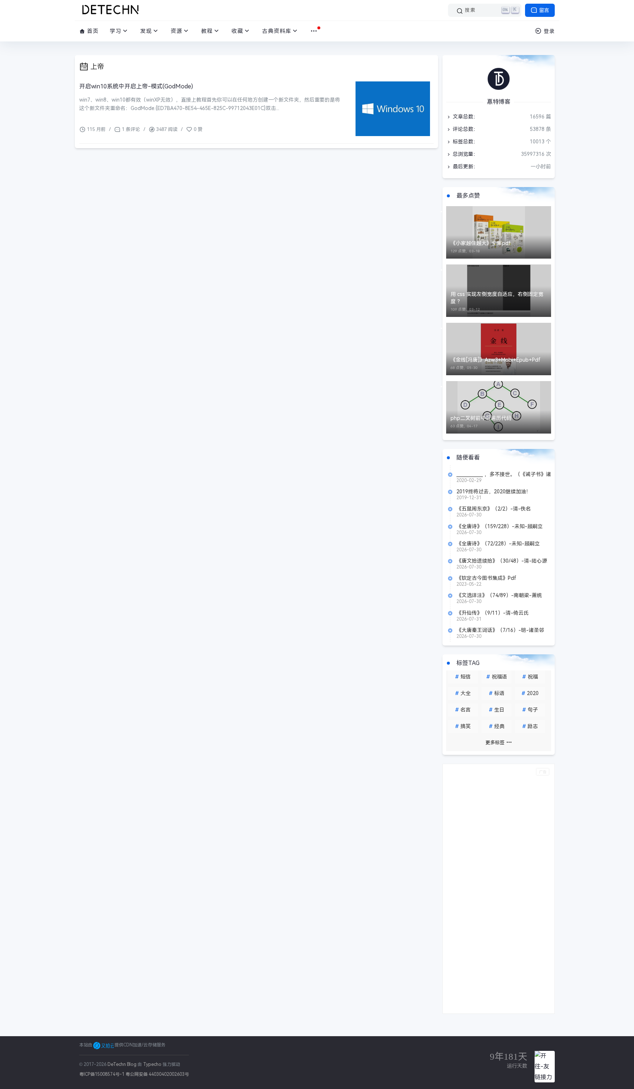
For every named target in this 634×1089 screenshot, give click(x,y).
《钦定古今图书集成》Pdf (486, 578)
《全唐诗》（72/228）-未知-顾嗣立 (498, 544)
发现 (146, 31)
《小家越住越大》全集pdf (481, 243)
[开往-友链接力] (545, 1066)
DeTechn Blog (123, 1064)
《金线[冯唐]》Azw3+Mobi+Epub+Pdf (495, 360)
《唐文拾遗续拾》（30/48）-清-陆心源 (501, 561)
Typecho (152, 1064)
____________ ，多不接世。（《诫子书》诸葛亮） (503, 474)
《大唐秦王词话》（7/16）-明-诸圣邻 (500, 630)
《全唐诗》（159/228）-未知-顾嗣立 (499, 526)
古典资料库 (276, 31)
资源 (176, 31)
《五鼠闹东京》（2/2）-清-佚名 (493, 509)
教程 (207, 31)
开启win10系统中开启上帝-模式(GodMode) (136, 86)
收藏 (237, 31)
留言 (543, 10)
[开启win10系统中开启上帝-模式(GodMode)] (393, 108)
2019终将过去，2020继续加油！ (493, 491)
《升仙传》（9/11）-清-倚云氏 (492, 613)
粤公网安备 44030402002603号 (157, 1074)
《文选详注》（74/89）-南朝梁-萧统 (499, 595)
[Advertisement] (499, 889)
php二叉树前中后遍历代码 (481, 418)
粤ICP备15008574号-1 (101, 1074)
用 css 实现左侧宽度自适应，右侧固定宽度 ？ (497, 297)
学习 (115, 31)
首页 (92, 31)
